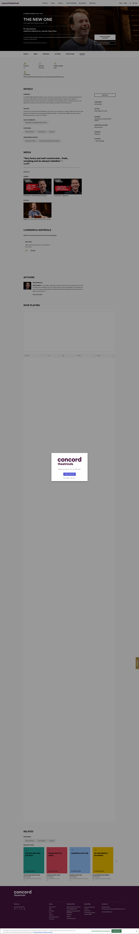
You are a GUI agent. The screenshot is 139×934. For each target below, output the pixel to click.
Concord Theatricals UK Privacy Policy (43, 932)
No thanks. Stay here (69, 478)
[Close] (136, 931)
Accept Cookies (116, 931)
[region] (69, 931)
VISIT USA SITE (69, 474)
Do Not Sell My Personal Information (100, 931)
